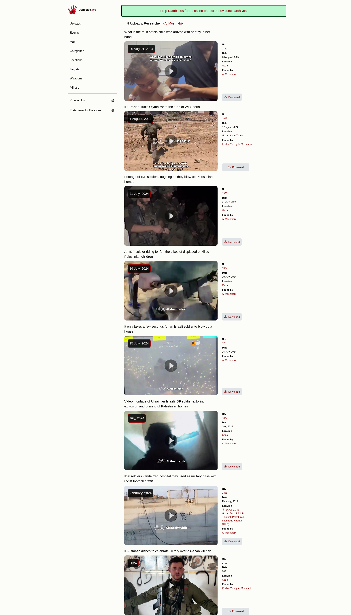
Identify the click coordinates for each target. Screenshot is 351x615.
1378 (224, 193)
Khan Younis (236, 135)
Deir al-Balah (237, 513)
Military (74, 87)
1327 (224, 268)
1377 (224, 418)
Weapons (76, 78)
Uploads (75, 23)
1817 (224, 118)
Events (74, 32)
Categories (77, 51)
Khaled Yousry (229, 144)
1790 (224, 562)
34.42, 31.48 (232, 509)
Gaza (225, 65)
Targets (74, 69)
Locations (76, 60)
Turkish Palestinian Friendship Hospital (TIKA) (233, 520)
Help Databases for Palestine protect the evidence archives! (204, 11)
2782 (224, 48)
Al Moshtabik (229, 74)
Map (73, 41)
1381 (224, 492)
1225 (224, 343)
